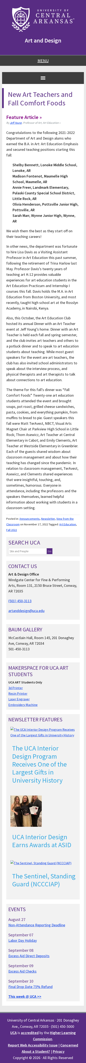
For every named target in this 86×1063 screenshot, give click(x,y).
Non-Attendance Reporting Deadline (36, 925)
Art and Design (43, 40)
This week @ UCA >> (24, 996)
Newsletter (48, 519)
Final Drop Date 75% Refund (30, 986)
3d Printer (15, 688)
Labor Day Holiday (22, 940)
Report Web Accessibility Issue (33, 1045)
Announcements (29, 519)
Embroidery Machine (23, 705)
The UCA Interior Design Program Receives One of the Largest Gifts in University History (39, 764)
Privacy (58, 1051)
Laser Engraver (19, 699)
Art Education (67, 524)
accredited (30, 1032)
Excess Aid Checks (22, 971)
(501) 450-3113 (20, 600)
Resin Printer (17, 693)
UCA (13, 1032)
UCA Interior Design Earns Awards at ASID (41, 841)
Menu (43, 60)
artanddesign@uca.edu (26, 610)
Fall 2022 (11, 530)
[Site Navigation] (43, 78)
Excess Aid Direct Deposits (28, 955)
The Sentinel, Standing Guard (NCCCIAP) (43, 880)
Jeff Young (16, 123)
